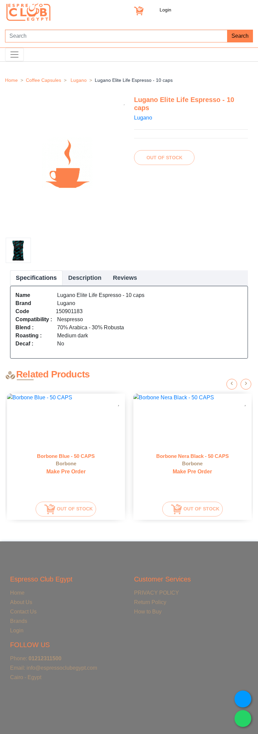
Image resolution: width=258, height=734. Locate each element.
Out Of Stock (164, 157)
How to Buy (148, 611)
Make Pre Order (66, 471)
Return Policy (150, 602)
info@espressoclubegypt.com (62, 668)
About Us (21, 602)
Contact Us (23, 611)
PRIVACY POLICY (156, 593)
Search (240, 36)
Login (165, 9)
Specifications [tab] (36, 277)
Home (11, 80)
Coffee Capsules (43, 80)
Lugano (79, 80)
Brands (18, 621)
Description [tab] (84, 277)
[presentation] (231, 384)
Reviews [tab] (125, 277)
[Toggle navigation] (14, 54)
